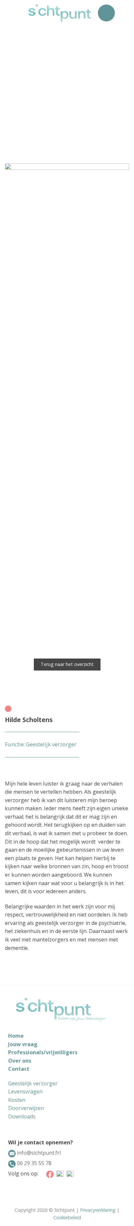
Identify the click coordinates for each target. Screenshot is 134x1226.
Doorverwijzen (26, 1108)
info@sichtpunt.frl (38, 1152)
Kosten (16, 1099)
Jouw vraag (22, 1044)
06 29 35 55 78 (33, 1163)
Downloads (21, 1116)
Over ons (19, 1060)
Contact (18, 1068)
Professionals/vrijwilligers (42, 1052)
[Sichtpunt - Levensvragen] (59, 13)
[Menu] (106, 13)
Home (16, 1035)
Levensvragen (25, 1091)
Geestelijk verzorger (33, 1083)
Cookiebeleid (67, 1217)
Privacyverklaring (97, 1210)
